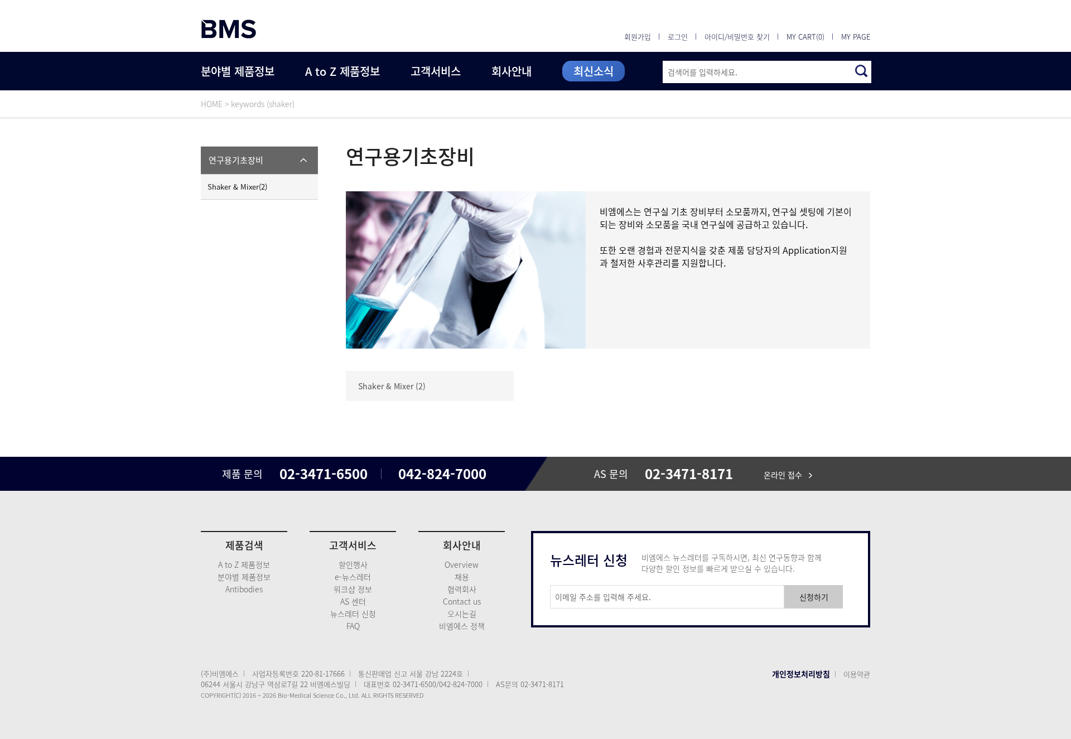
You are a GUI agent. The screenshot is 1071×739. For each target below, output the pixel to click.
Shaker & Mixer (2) (392, 386)
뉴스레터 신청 (353, 613)
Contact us (462, 601)
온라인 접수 (786, 474)
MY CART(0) (805, 36)
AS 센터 (353, 601)
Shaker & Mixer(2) (237, 186)
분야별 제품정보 (237, 71)
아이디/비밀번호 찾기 (737, 36)
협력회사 (461, 589)
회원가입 (637, 36)
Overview (462, 564)
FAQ (353, 625)
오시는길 (461, 613)
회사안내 (511, 71)
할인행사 (353, 564)
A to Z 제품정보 (342, 71)
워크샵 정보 (353, 589)
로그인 (678, 36)
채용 (462, 576)
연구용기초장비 (236, 160)
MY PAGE (855, 36)
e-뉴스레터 (353, 576)
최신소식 (593, 71)
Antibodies (244, 589)
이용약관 (856, 674)
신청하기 (813, 596)
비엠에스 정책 (462, 625)
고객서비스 (436, 71)
